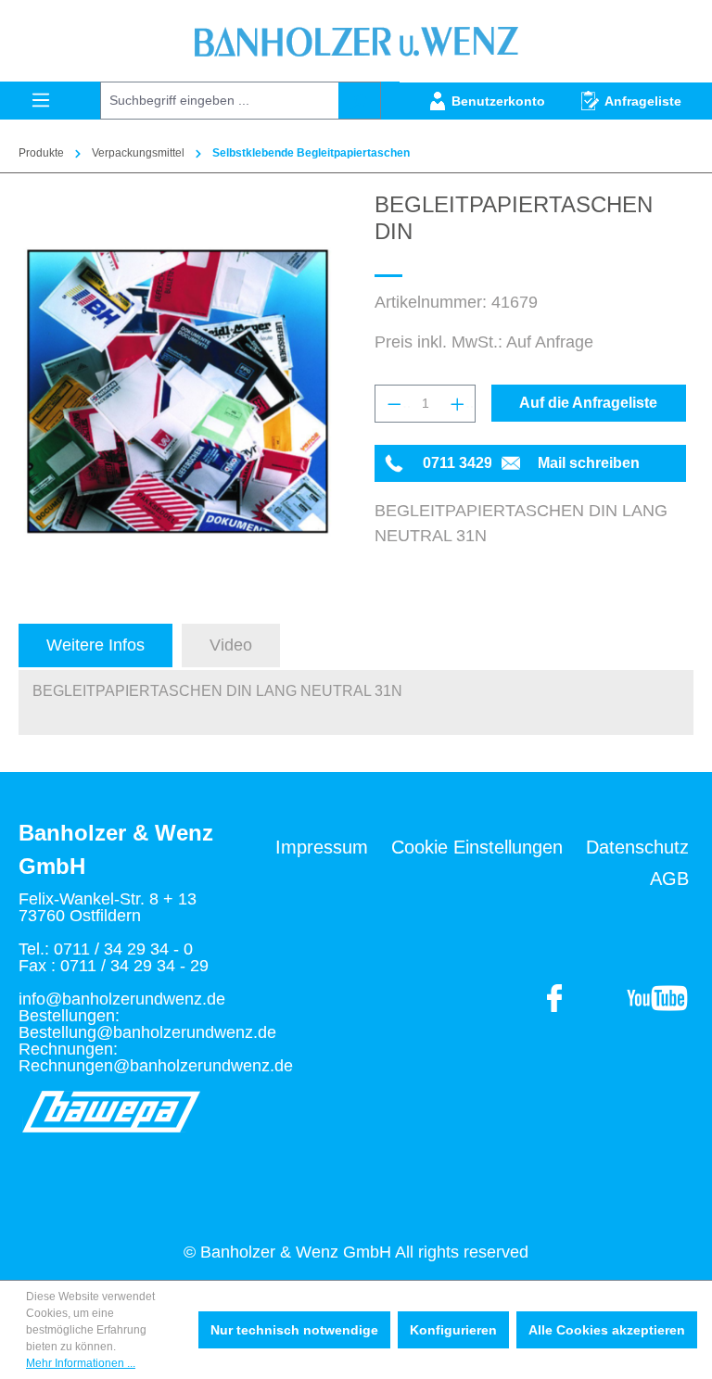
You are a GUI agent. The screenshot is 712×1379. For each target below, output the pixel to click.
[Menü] (41, 100)
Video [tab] (231, 645)
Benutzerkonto (498, 101)
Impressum (321, 847)
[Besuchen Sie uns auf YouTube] (555, 997)
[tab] (95, 645)
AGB (669, 878)
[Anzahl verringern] (393, 404)
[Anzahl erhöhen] (457, 404)
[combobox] (219, 101)
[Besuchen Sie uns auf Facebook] (657, 997)
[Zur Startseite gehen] (356, 40)
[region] (178, 391)
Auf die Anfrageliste (588, 403)
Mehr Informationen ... (80, 1363)
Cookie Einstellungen (477, 847)
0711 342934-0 (472, 463)
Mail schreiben (589, 463)
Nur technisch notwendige (294, 1329)
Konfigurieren (453, 1329)
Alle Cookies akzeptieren (606, 1329)
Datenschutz (637, 847)
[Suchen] (359, 101)
